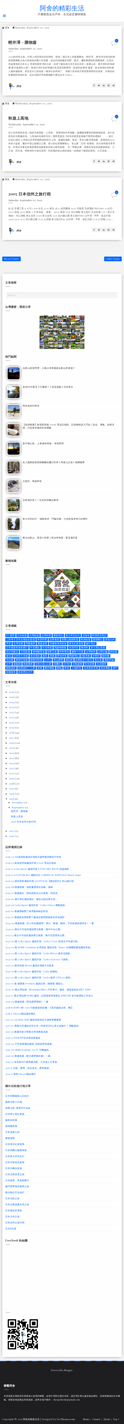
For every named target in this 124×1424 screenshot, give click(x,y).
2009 (12, 778)
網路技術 (11, 667)
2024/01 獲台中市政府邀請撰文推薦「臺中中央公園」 (33, 929)
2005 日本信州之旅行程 (29, 193)
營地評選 (62, 655)
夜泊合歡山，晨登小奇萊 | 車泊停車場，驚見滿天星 (50, 537)
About (106, 1419)
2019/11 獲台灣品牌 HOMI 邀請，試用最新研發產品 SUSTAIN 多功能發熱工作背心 (49, 995)
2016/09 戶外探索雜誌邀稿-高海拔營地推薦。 (29, 1043)
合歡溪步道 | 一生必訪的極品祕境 (41, 499)
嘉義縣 (17, 663)
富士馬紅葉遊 (98, 647)
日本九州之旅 (12, 1216)
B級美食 (85, 655)
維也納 (69, 659)
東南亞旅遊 (22, 659)
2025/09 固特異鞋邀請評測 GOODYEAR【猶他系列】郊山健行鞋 (39, 881)
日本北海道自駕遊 (14, 1162)
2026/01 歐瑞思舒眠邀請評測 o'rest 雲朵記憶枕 (30, 862)
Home (86, 1419)
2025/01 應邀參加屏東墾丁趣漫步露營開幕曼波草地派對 (35, 917)
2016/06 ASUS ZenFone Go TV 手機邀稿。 (28, 1049)
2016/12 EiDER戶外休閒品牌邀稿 (22, 1037)
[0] (114, 44)
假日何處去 (12, 651)
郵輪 (59, 667)
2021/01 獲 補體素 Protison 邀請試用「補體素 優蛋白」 (35, 983)
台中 (8, 663)
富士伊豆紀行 (73, 635)
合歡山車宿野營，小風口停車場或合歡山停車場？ (49, 367)
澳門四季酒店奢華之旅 (17, 1186)
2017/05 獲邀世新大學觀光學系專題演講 (26, 1031)
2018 (12, 732)
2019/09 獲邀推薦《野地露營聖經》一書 (26, 1001)
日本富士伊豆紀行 (14, 1156)
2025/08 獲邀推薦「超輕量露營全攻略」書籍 (29, 887)
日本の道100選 (43, 663)
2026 (12, 691)
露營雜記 (98, 639)
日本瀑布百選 (91, 667)
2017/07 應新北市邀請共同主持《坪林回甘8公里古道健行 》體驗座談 (42, 1025)
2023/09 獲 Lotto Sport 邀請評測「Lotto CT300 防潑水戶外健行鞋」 (42, 941)
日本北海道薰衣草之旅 (17, 1204)
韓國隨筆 (11, 672)
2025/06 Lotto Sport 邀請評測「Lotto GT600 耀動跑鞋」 (36, 905)
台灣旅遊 (34, 635)
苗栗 (40, 667)
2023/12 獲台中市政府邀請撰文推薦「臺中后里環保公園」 (36, 935)
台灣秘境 (90, 651)
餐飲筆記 (58, 635)
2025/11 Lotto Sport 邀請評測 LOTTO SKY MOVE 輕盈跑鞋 (37, 868)
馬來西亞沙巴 (25, 672)
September (18, 807)
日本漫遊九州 (12, 1132)
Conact (96, 1419)
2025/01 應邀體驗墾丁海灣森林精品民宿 (26, 911)
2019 (12, 727)
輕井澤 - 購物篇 (22, 42)
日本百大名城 (20, 655)
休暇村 (96, 655)
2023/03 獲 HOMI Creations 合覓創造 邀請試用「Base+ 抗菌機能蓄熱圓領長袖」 (49, 947)
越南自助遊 (36, 659)
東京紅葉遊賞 (76, 643)
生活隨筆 (101, 663)
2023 (12, 707)
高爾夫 (57, 663)
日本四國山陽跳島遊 (16, 1150)
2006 (12, 793)
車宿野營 (42, 639)
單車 (8, 643)
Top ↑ (116, 1419)
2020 (12, 722)
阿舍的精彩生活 (62, 7)
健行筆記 (91, 643)
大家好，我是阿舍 (32, 481)
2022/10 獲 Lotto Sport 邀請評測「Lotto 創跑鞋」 (32, 971)
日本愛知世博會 (13, 1210)
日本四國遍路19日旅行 (17, 1095)
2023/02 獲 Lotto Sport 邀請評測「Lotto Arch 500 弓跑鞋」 (38, 959)
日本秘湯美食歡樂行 (17, 647)
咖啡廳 (105, 655)
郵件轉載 (49, 667)
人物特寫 (76, 667)
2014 (12, 753)
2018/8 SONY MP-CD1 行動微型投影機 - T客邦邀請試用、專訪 (39, 1007)
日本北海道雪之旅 (14, 1174)
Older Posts (113, 258)
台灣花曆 (18, 643)
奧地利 (84, 647)
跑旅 (44, 655)
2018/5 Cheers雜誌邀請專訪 (20, 1013)
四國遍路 (30, 643)
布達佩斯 (28, 663)
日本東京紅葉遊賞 (14, 1144)
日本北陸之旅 (12, 1198)
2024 (12, 702)
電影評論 (109, 659)
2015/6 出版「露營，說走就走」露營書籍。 (28, 1067)
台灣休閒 (46, 635)
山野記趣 (103, 651)
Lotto (48, 659)
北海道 (86, 635)
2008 (12, 783)
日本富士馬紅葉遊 (14, 1113)
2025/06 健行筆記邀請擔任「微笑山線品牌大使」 (31, 899)
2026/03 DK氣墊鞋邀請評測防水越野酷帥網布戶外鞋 (33, 856)
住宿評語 (73, 647)
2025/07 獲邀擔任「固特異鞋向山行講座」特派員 (31, 893)
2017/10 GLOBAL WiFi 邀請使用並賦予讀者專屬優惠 (33, 1019)
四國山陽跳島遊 (70, 639)
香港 (66, 667)
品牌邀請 (54, 639)
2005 (12, 798)
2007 (12, 788)
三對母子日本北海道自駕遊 (20, 639)
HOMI (67, 663)
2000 (12, 836)
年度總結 (35, 647)
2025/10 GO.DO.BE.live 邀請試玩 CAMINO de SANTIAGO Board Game (43, 874)
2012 (12, 763)
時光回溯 (89, 663)
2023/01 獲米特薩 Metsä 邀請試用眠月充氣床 (29, 965)
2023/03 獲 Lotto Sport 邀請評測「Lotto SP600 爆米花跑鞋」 (39, 953)
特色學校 (64, 651)
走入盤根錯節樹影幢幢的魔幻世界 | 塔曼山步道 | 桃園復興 (54, 462)
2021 (12, 717)
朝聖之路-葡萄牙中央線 (17, 1107)
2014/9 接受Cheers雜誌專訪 (20, 1073)
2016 (12, 742)
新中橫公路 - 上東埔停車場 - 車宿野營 (43, 443)
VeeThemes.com (66, 1419)
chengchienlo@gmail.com (66, 1399)
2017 (12, 737)
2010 (12, 773)
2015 (12, 747)
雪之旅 (98, 659)
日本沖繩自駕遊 (13, 1168)
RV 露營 (10, 635)
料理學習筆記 (99, 635)
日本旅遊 (22, 635)
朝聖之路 (52, 651)
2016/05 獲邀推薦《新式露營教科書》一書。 (29, 1055)
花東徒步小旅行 (83, 659)
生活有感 (47, 647)
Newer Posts (11, 258)
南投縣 (113, 651)
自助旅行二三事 (26, 667)
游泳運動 (105, 667)
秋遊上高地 (18, 118)
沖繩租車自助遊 (58, 643)
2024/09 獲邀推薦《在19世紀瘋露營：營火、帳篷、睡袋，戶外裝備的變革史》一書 (49, 923)
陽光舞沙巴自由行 (14, 1192)
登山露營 (58, 659)
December (18, 802)
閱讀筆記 (74, 655)
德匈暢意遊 (39, 651)
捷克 (8, 655)
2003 (12, 830)
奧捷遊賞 (42, 643)
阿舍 (7, 27)
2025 (12, 697)
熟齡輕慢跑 (60, 647)
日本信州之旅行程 (14, 1222)
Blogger (68, 1370)
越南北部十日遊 (13, 1101)
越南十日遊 (77, 651)
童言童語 (35, 655)
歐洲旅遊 (85, 639)
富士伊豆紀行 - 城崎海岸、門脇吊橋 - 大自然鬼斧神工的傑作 (55, 518)
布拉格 (9, 659)
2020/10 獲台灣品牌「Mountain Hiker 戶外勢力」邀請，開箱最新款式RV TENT (48, 989)
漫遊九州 (110, 639)
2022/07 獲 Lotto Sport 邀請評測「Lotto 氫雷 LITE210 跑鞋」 (39, 977)
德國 (52, 655)
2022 (12, 712)
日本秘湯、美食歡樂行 (17, 1180)
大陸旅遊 (25, 651)
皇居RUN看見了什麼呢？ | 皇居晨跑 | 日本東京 (48, 386)
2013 (12, 758)
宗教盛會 (77, 663)
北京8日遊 (10, 1228)
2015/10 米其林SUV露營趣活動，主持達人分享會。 (32, 1061)
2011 (12, 768)
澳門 (115, 667)
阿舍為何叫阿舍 (31, 405)
